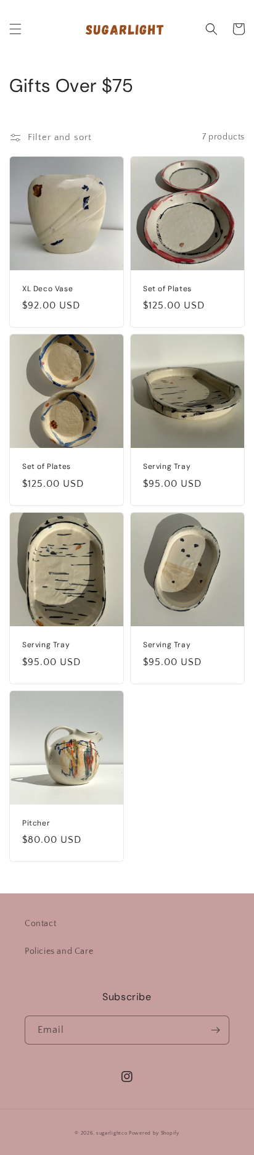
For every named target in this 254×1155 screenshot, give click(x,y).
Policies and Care (59, 951)
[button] (15, 29)
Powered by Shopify (154, 1133)
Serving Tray (166, 466)
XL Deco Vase (47, 289)
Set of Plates (167, 289)
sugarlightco (111, 1133)
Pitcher (36, 823)
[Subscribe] (215, 1030)
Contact (40, 924)
